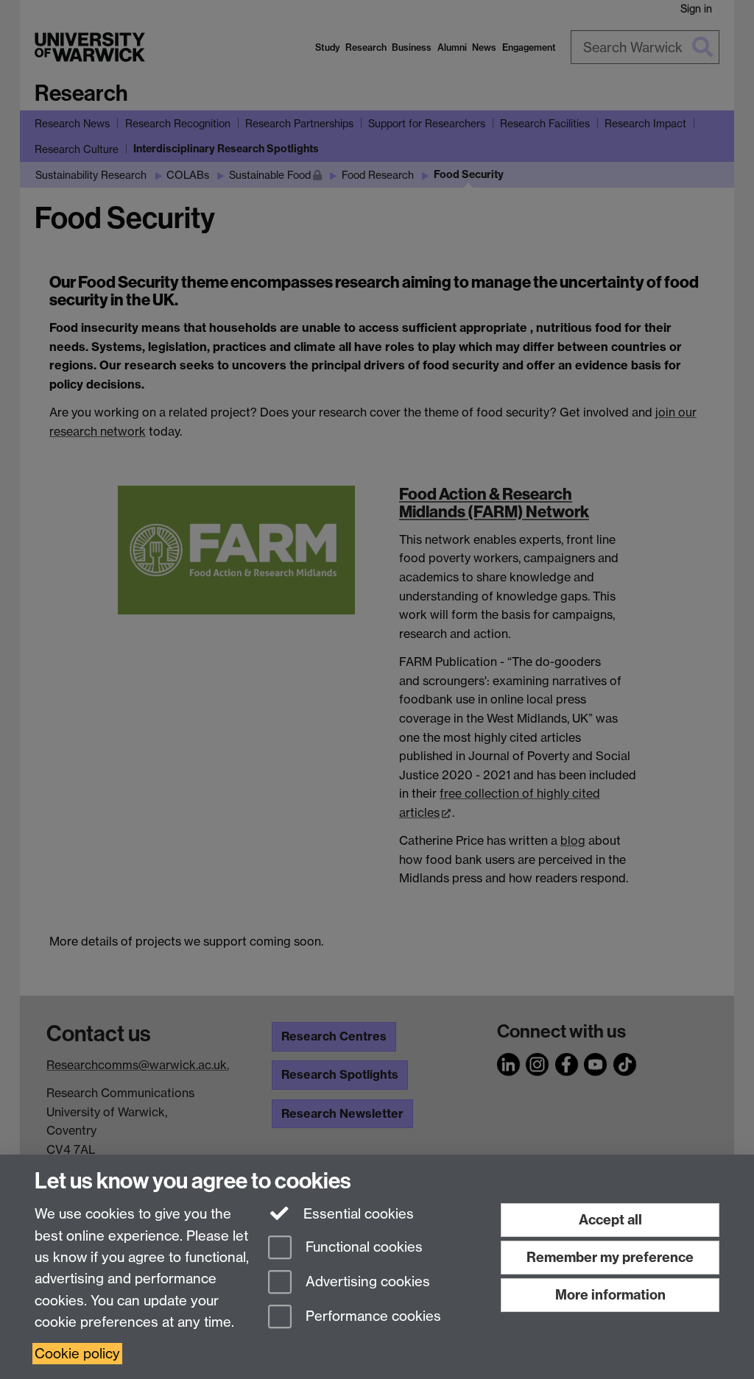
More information (610, 1294)
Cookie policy (77, 1353)
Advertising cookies (366, 1281)
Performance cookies (371, 1316)
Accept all (610, 1219)
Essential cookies (357, 1213)
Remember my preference (610, 1257)
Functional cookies (362, 1247)
